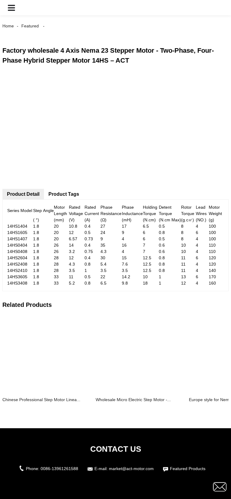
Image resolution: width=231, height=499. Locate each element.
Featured (30, 25)
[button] (11, 7)
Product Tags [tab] (63, 194)
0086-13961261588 (59, 468)
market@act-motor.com (131, 468)
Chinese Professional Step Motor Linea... (41, 399)
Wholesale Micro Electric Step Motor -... (133, 399)
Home (8, 25)
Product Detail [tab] (23, 194)
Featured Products (187, 468)
